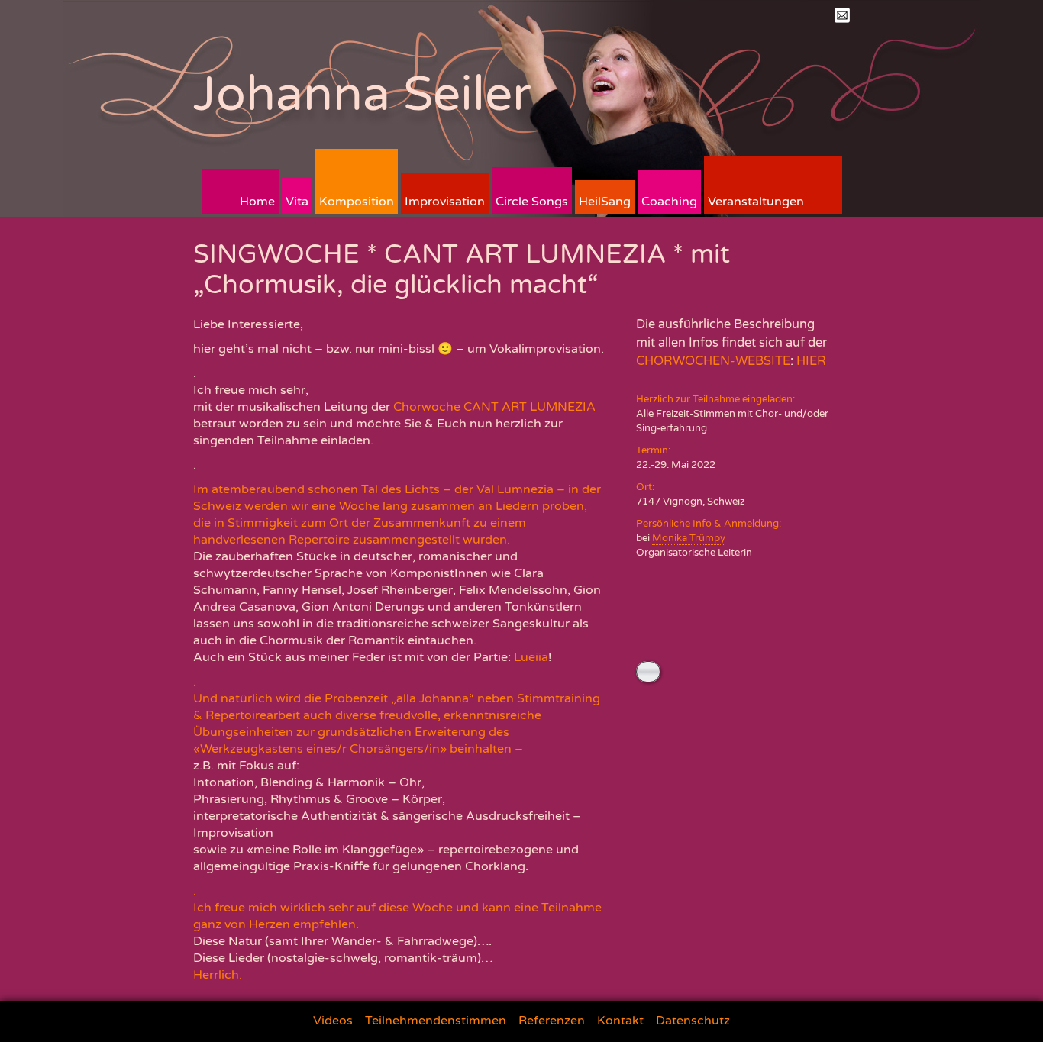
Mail (842, 15)
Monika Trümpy (688, 538)
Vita (297, 201)
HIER (811, 361)
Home (257, 201)
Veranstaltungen (756, 201)
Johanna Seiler (362, 94)
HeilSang (605, 201)
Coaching (669, 201)
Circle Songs (532, 201)
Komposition (356, 201)
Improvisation (445, 201)
